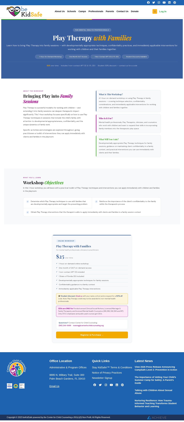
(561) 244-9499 (65, 325)
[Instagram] (158, 2)
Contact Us (122, 11)
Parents (110, 11)
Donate (135, 11)
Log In (162, 11)
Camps (82, 11)
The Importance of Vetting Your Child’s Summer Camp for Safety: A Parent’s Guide (155, 380)
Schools (71, 11)
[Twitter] (153, 2)
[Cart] (154, 11)
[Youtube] (164, 2)
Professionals (95, 11)
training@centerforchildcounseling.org (88, 325)
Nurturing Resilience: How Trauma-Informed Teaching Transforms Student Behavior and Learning (156, 403)
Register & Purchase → (92, 335)
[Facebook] (148, 2)
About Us (60, 11)
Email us (79, 296)
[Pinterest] (174, 2)
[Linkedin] (169, 2)
